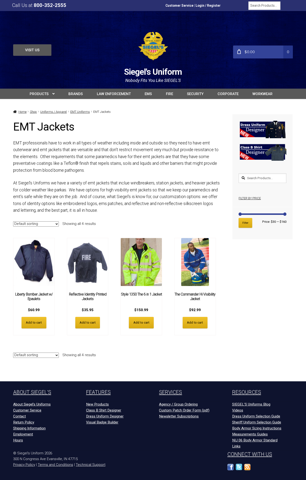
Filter (245, 222)
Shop (33, 112)
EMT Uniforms (80, 112)
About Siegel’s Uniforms (32, 404)
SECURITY (195, 94)
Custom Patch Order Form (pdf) (184, 410)
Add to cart (34, 322)
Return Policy (23, 422)
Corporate (228, 94)
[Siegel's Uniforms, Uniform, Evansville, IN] (264, 469)
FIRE (169, 94)
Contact (19, 416)
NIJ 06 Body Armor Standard (255, 440)
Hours (18, 440)
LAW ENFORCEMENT (114, 94)
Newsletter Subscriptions (179, 416)
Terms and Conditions (55, 465)
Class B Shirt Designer (103, 410)
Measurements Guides (250, 434)
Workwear (262, 94)
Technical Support (90, 465)
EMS (148, 94)
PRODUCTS (39, 94)
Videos (237, 410)
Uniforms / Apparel (53, 112)
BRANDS (75, 94)
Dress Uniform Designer (105, 416)
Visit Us (32, 50)
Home (22, 112)
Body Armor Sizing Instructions (256, 428)
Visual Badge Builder (102, 422)
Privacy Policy (24, 465)
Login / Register (208, 5)
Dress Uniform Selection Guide (256, 416)
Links (236, 446)
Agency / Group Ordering (178, 404)
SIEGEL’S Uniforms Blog (251, 404)
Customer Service (179, 5)
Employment (23, 434)
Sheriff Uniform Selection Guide (256, 422)
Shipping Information (29, 428)
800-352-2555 (50, 5)
